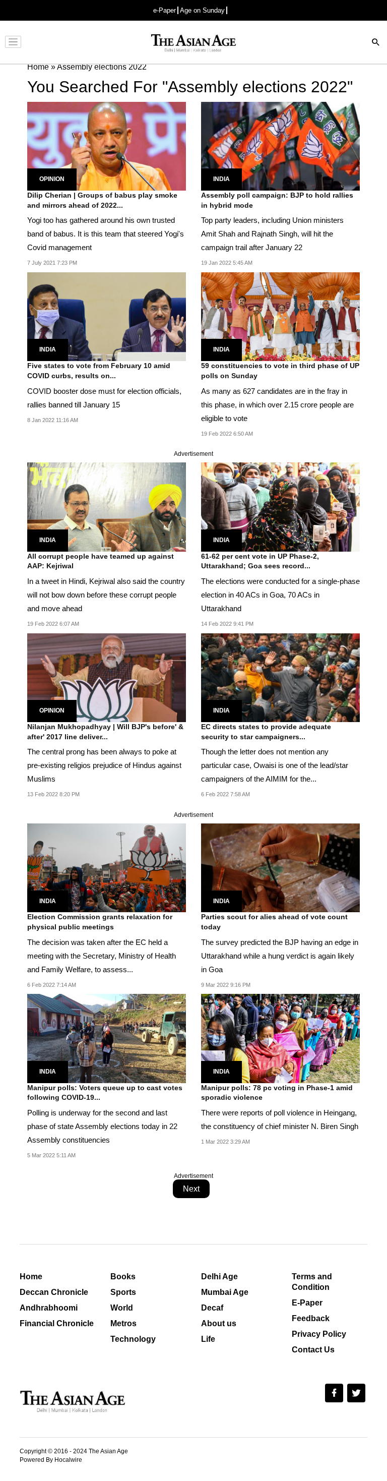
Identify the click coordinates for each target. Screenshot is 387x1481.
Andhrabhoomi (49, 1308)
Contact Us (313, 1349)
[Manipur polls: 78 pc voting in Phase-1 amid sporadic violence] (280, 1038)
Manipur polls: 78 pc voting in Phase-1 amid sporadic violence (277, 1093)
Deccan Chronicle (54, 1292)
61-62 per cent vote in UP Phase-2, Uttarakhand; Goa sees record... (260, 561)
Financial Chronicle (57, 1323)
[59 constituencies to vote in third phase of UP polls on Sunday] (280, 316)
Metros (123, 1323)
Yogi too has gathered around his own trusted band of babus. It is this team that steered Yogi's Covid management (105, 234)
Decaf (212, 1308)
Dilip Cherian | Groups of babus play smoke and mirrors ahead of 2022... (102, 200)
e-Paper (164, 10)
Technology (133, 1339)
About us (218, 1323)
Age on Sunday (202, 10)
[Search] (376, 43)
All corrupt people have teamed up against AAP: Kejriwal (100, 561)
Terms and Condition (312, 1281)
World (121, 1308)
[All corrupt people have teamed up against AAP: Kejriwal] (106, 506)
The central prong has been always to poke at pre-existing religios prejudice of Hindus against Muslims (104, 765)
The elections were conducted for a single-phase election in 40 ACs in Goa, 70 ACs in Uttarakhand (280, 595)
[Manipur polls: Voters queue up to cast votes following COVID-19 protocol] (106, 1038)
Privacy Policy (319, 1334)
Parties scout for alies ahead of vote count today (274, 922)
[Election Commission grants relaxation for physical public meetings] (106, 867)
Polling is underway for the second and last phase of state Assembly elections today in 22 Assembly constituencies (102, 1126)
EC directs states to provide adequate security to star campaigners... (266, 732)
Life (208, 1339)
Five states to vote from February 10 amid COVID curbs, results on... (98, 371)
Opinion (51, 179)
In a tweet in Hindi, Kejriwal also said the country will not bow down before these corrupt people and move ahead (106, 595)
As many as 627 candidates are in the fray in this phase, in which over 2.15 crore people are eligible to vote (277, 405)
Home (31, 1276)
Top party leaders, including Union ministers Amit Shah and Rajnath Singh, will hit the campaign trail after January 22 (272, 234)
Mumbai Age (224, 1292)
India (221, 179)
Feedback (311, 1318)
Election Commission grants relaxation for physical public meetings (99, 922)
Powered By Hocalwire (51, 1459)
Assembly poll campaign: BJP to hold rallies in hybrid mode (277, 200)
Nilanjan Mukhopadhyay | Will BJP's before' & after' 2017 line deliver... (105, 732)
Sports (123, 1292)
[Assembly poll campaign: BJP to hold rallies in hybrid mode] (280, 145)
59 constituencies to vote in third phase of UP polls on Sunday (280, 371)
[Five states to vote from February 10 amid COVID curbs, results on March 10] (106, 316)
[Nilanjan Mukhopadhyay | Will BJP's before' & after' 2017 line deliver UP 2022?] (106, 677)
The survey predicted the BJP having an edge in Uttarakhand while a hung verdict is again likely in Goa (279, 956)
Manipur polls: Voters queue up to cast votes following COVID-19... (104, 1093)
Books (123, 1276)
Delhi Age (219, 1276)
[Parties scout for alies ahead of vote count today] (280, 867)
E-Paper (307, 1302)
